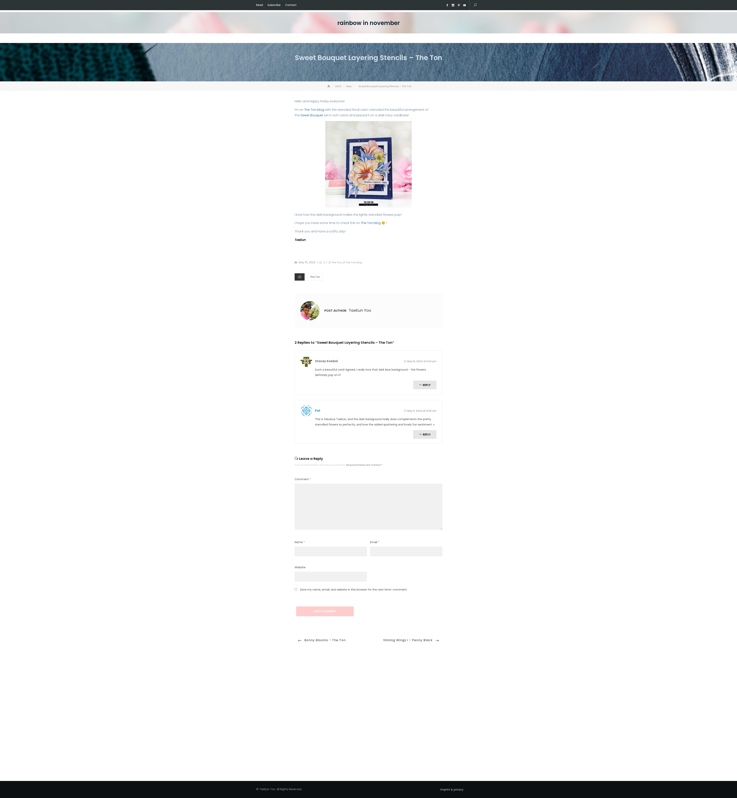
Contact (291, 5)
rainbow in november (368, 23)
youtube (464, 5)
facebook (447, 5)
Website (300, 567)
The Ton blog (314, 109)
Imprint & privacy (452, 789)
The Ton (336, 262)
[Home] (329, 86)
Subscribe (274, 5)
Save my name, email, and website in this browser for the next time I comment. (353, 589)
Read (259, 5)
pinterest (458, 5)
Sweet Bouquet (312, 115)
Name (300, 542)
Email (374, 542)
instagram (453, 5)
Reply (426, 385)
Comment (303, 479)
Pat (317, 411)
